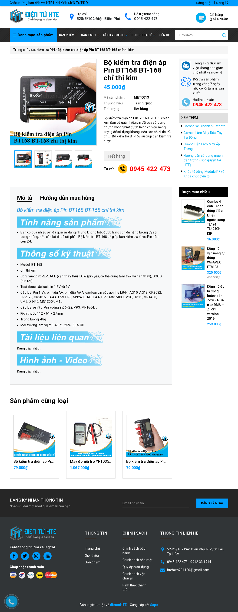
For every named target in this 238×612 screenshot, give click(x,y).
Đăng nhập (204, 3)
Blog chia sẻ (142, 35)
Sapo (154, 605)
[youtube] (47, 556)
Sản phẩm (67, 35)
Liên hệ (164, 35)
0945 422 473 (146, 19)
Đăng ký (222, 3)
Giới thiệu (92, 555)
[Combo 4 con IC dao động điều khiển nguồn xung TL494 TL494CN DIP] (193, 211)
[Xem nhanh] (34, 435)
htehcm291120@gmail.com (188, 570)
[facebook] (14, 556)
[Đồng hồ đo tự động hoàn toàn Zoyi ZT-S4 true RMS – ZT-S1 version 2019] (193, 296)
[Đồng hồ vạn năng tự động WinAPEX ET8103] (193, 258)
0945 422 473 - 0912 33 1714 (189, 562)
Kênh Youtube (114, 35)
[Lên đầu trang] (231, 424)
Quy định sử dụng (135, 567)
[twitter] (25, 556)
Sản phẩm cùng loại (39, 401)
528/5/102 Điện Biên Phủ (98, 19)
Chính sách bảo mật (137, 560)
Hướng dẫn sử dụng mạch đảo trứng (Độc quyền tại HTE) (203, 160)
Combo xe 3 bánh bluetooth (204, 126)
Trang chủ (92, 548)
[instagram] (36, 556)
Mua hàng (34, 470)
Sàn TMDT (89, 35)
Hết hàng (91, 470)
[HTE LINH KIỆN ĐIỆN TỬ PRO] (34, 15)
